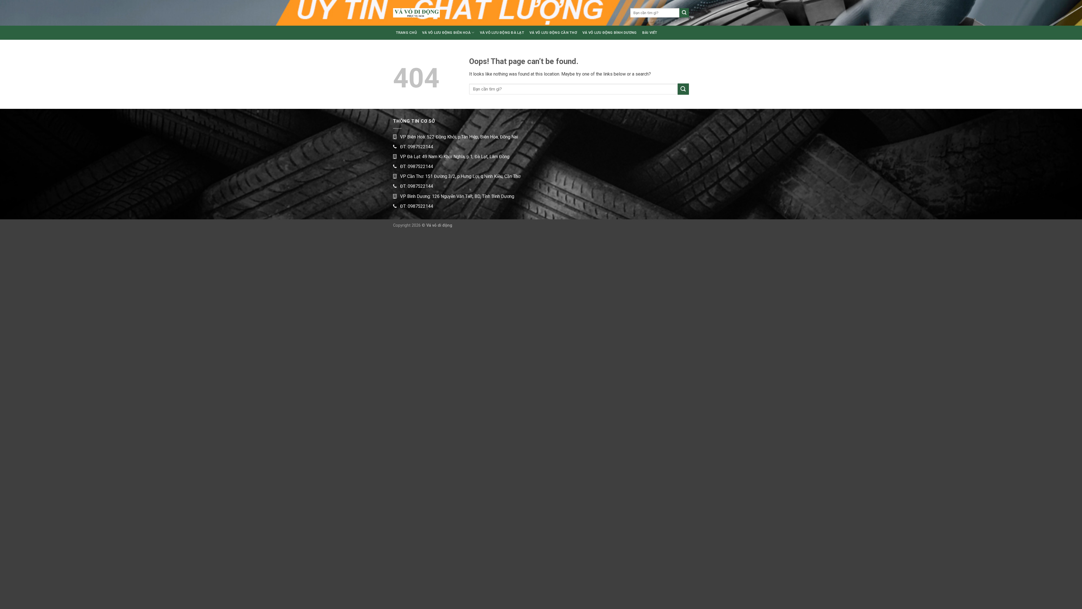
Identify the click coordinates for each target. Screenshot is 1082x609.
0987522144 (420, 146)
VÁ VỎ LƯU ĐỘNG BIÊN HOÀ (446, 32)
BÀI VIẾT (649, 32)
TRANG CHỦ (406, 32)
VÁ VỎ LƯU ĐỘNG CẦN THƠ (553, 32)
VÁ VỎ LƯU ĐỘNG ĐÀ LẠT (502, 32)
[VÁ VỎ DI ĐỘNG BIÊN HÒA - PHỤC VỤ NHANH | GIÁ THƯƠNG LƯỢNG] (416, 12)
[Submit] (684, 13)
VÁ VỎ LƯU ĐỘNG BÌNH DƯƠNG (609, 32)
